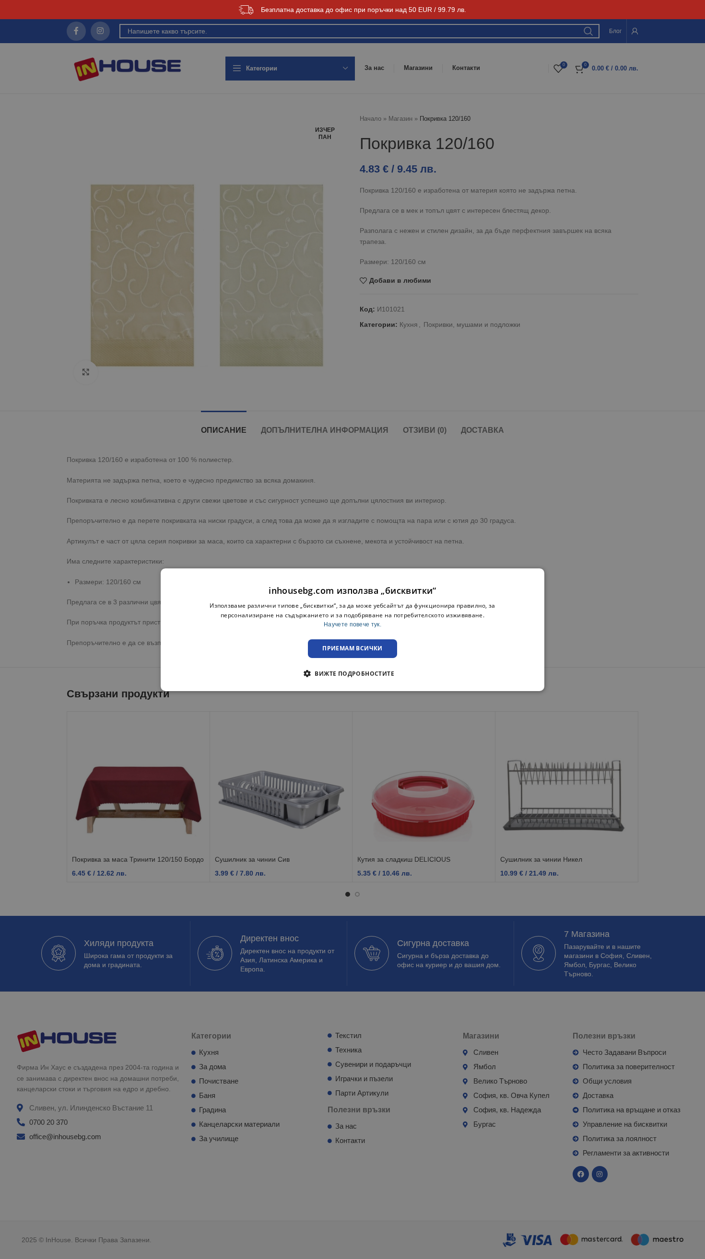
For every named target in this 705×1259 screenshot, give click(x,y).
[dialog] (352, 629)
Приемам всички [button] (352, 648)
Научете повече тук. (352, 624)
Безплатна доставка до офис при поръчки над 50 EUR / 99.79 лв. (363, 9)
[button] (352, 673)
